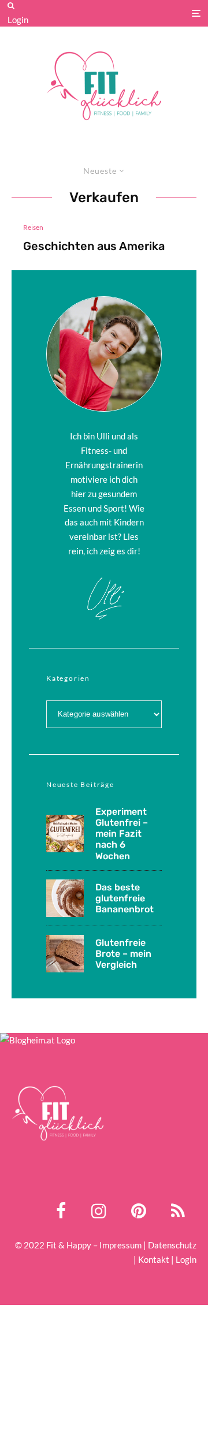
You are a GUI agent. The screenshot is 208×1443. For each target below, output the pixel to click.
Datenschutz (172, 1245)
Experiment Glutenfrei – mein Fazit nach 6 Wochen (121, 834)
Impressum (120, 1245)
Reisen (33, 227)
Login (18, 19)
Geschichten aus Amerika (94, 246)
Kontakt (153, 1259)
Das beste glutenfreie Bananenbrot (124, 898)
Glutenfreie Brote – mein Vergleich (123, 953)
